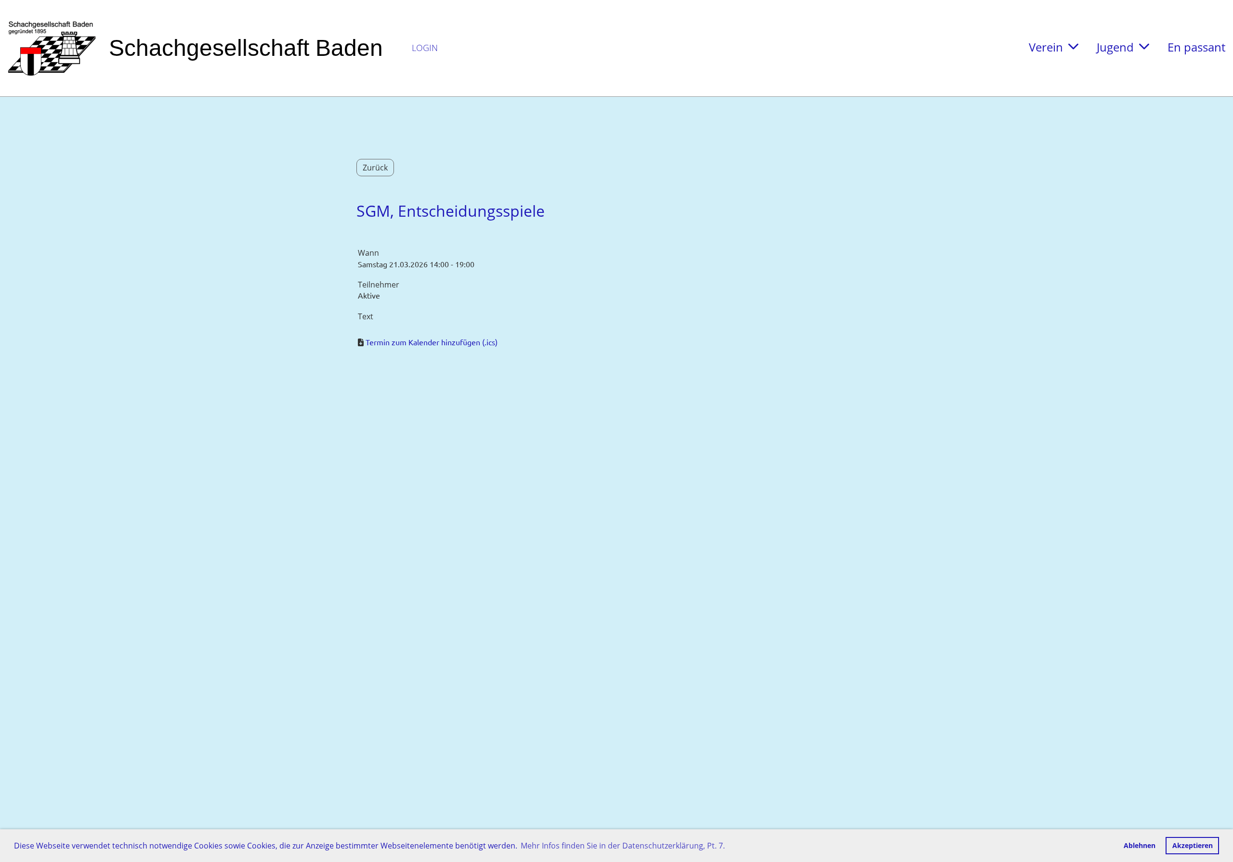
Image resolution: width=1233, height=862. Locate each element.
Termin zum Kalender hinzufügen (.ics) (432, 342)
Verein (1046, 47)
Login (425, 47)
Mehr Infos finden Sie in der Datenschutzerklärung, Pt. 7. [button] (623, 845)
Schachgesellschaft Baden (246, 48)
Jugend (1115, 47)
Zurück (375, 167)
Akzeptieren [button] (1192, 845)
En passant (1196, 47)
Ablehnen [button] (1139, 845)
